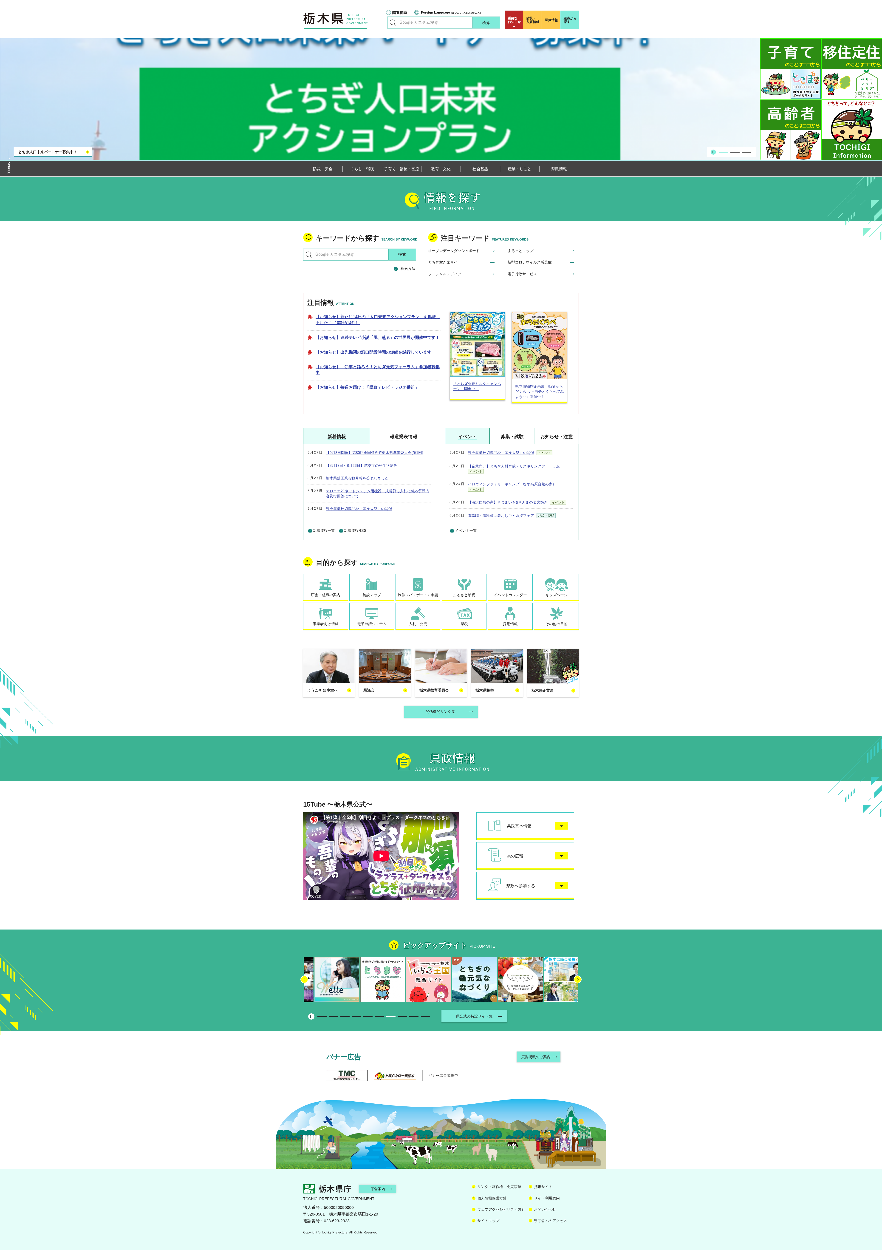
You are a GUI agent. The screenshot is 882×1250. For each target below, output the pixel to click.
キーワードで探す (393, 23)
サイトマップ (488, 1221)
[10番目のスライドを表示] (425, 1016)
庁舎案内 (377, 1189)
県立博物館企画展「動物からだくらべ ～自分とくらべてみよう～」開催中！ (539, 392)
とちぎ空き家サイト (444, 262)
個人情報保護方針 (492, 1198)
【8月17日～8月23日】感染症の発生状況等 (361, 466)
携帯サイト (543, 1187)
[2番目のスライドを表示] (735, 152)
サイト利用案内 (547, 1198)
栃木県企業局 (542, 690)
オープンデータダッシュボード (454, 251)
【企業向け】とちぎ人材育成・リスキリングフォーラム (514, 466)
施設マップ (372, 595)
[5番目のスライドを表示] (368, 1016)
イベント (467, 436)
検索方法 (408, 269)
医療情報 (551, 20)
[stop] (713, 152)
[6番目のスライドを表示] (379, 1016)
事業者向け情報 (326, 624)
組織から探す (570, 20)
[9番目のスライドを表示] (413, 1016)
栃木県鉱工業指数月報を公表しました (357, 478)
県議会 (368, 690)
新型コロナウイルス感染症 (530, 262)
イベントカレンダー (510, 595)
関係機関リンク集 (440, 712)
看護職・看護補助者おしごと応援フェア (501, 516)
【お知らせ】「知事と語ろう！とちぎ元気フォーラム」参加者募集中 (378, 370)
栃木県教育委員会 (434, 690)
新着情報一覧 (324, 531)
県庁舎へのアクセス (550, 1221)
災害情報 (532, 20)
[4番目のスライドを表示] (356, 1016)
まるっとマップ (520, 251)
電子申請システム (372, 624)
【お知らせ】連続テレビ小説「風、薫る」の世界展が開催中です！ (378, 337)
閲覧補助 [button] (399, 12)
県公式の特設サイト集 (474, 1016)
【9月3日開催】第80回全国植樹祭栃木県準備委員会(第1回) (374, 453)
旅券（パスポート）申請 (418, 595)
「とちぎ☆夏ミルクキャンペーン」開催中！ (477, 386)
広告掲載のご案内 (536, 1057)
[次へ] (578, 979)
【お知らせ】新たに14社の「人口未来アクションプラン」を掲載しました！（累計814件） (378, 320)
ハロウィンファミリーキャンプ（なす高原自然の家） (512, 484)
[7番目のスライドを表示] (391, 1016)
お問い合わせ (545, 1209)
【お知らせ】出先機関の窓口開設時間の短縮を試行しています (373, 352)
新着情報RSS (355, 531)
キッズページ (557, 595)
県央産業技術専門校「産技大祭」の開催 (359, 509)
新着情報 (337, 436)
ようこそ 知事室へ (322, 690)
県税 (464, 624)
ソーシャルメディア (444, 274)
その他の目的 (557, 624)
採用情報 (510, 624)
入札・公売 (418, 624)
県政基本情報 (519, 826)
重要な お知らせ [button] (514, 20)
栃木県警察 (484, 690)
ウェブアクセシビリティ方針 (501, 1209)
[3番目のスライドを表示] (746, 152)
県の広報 (515, 856)
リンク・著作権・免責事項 (499, 1187)
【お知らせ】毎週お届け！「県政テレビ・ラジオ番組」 (367, 387)
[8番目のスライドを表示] (402, 1016)
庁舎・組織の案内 (325, 595)
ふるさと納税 (464, 595)
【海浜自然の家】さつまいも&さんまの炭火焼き (508, 502)
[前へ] (304, 979)
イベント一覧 (466, 531)
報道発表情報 (403, 436)
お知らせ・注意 (556, 436)
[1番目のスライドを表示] (723, 152)
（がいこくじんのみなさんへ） (451, 12)
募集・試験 (512, 436)
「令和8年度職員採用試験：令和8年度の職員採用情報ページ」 (57, 149)
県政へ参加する (520, 886)
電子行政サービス (522, 274)
